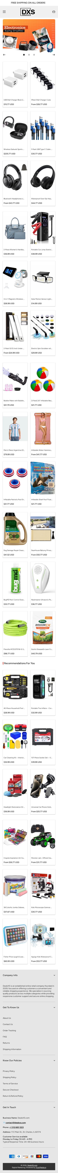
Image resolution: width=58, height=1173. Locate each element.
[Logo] (29, 12)
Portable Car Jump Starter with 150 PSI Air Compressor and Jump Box (41, 250)
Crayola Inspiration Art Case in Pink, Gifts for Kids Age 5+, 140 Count (14, 858)
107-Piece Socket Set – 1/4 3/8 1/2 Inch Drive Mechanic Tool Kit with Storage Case (41, 758)
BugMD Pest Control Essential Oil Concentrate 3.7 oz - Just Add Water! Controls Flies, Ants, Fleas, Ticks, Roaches (14, 600)
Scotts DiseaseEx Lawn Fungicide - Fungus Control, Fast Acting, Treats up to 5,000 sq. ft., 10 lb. (41, 649)
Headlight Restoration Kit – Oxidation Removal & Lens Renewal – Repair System (14, 807)
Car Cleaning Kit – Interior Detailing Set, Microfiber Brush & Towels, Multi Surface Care (14, 758)
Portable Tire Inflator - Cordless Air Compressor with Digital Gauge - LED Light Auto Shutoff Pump (41, 708)
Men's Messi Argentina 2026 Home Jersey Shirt (14, 450)
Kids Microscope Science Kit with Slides (41, 907)
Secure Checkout (10, 1090)
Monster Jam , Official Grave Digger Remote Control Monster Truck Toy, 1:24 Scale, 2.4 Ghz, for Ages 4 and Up (41, 858)
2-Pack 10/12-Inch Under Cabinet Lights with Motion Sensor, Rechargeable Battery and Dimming (14, 348)
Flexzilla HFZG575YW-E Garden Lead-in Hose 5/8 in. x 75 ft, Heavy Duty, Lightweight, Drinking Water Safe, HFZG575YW (14, 649)
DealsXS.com (32, 1165)
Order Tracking (9, 1030)
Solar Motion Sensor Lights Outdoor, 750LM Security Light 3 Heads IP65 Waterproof (41, 299)
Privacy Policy (9, 1071)
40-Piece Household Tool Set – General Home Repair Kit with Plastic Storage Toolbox (14, 708)
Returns (6, 1043)
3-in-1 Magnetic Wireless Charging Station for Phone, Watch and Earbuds (14, 299)
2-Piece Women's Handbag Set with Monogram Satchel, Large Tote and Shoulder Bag (14, 250)
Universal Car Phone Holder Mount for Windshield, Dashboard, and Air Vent (41, 807)
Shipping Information (12, 1049)
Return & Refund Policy (13, 1096)
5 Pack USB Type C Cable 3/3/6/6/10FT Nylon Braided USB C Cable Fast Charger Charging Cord (41, 149)
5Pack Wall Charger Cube (41, 100)
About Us (7, 1018)
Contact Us (8, 1024)
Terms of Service (10, 1083)
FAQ (5, 1037)
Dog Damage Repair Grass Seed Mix (14, 550)
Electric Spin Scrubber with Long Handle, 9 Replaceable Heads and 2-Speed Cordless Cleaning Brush (41, 348)
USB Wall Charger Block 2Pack (14, 100)
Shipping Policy (9, 1077)
